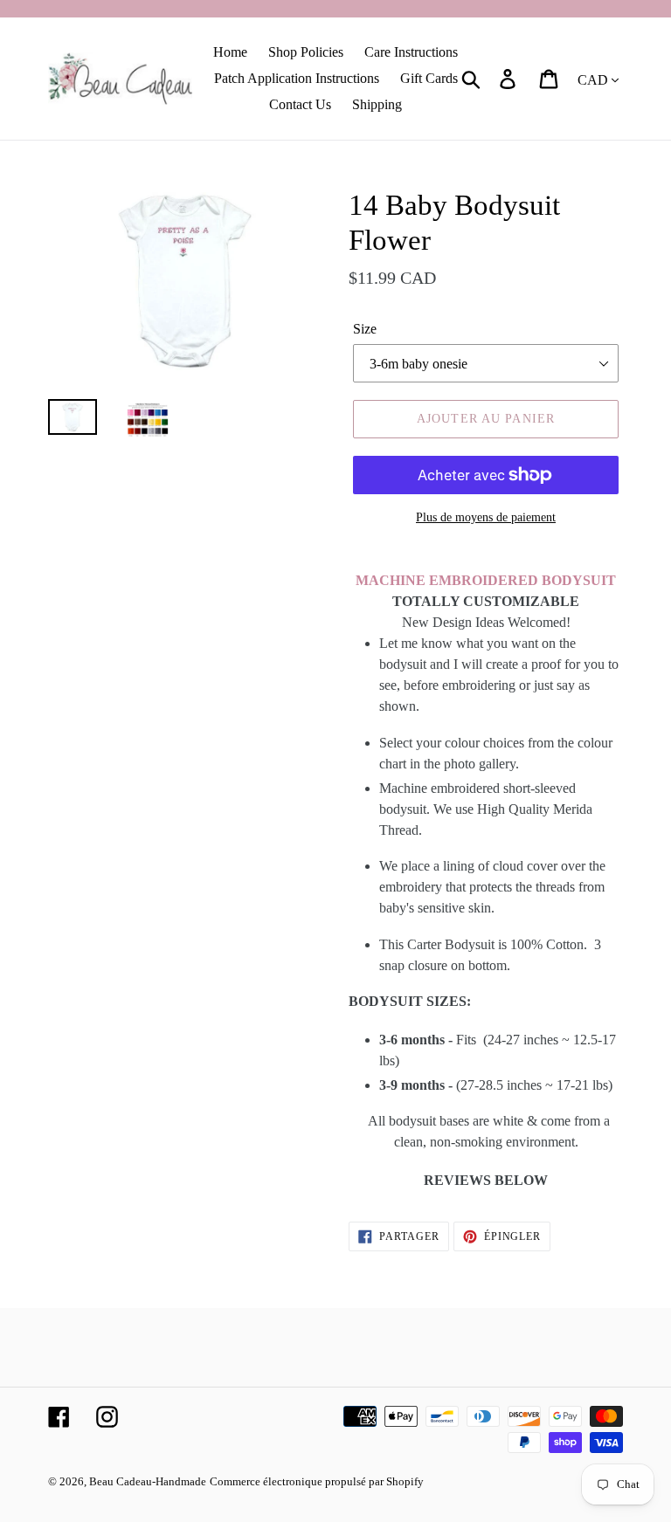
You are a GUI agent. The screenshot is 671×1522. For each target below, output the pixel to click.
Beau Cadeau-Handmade (147, 1481)
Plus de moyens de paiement (486, 517)
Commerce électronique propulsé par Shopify (317, 1481)
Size (365, 328)
